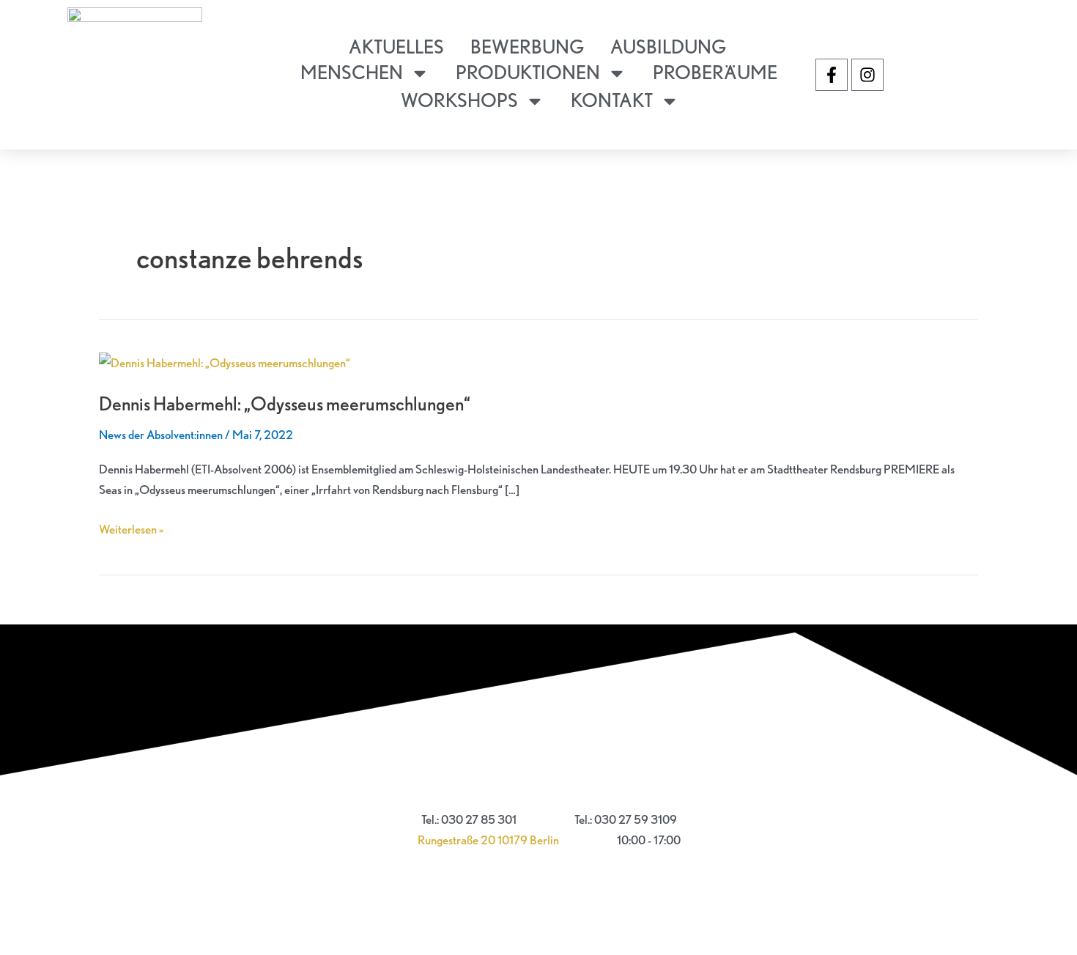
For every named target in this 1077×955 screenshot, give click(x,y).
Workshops (459, 100)
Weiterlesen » (131, 528)
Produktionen (528, 72)
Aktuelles (396, 46)
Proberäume (715, 72)
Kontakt (612, 100)
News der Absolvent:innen (161, 434)
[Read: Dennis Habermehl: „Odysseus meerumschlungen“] (224, 361)
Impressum (538, 784)
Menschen (351, 72)
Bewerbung (527, 46)
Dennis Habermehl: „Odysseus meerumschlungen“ (284, 403)
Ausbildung (668, 46)
